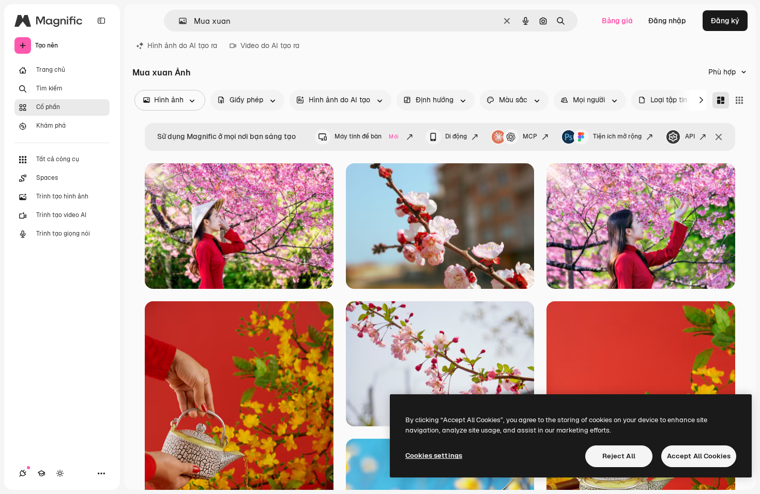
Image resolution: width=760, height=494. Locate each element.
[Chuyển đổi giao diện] (60, 473)
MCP (530, 136)
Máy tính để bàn (367, 136)
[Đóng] (719, 137)
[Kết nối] (22, 473)
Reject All (618, 456)
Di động (456, 136)
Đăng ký (725, 20)
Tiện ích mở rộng (617, 136)
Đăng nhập (667, 20)
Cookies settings (433, 455)
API (690, 136)
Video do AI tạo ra (269, 45)
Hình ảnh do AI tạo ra (182, 45)
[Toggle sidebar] (101, 20)
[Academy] (41, 473)
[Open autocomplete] (178, 21)
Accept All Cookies (699, 456)
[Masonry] (720, 100)
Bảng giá (617, 20)
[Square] (739, 100)
